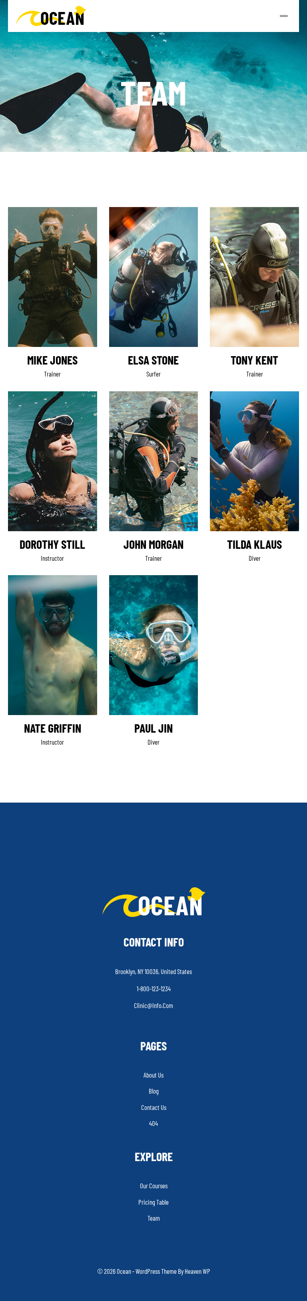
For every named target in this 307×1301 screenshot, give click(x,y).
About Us (153, 1075)
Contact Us (153, 1107)
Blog (154, 1091)
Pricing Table (153, 1202)
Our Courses (153, 1185)
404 (153, 1123)
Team (154, 1218)
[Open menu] (288, 16)
